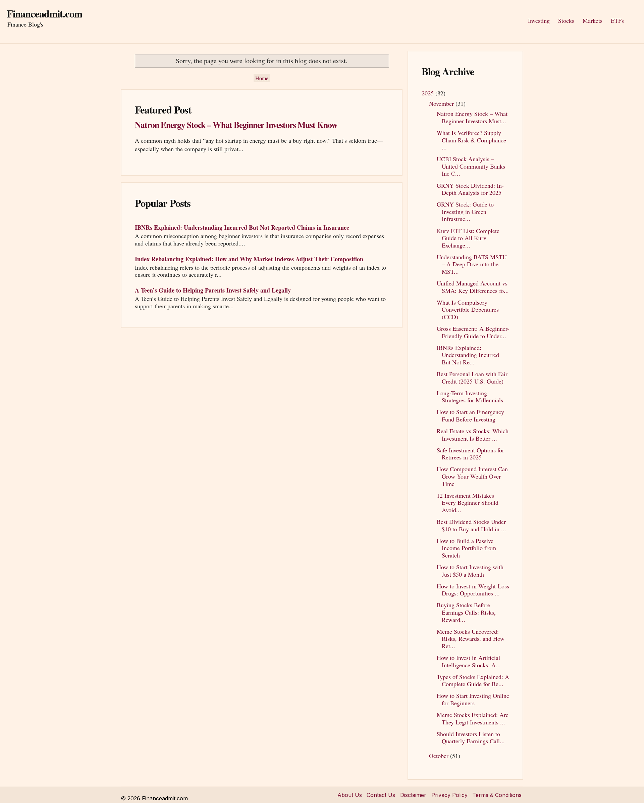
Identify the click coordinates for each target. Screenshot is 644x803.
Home (261, 78)
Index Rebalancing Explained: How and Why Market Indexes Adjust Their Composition (249, 259)
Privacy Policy (449, 795)
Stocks (566, 20)
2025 (428, 93)
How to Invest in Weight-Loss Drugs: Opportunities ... (473, 589)
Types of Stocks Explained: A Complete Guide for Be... (473, 680)
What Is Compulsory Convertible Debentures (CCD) (468, 309)
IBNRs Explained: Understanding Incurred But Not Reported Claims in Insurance (242, 227)
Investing (539, 20)
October (439, 756)
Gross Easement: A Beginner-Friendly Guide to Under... (473, 332)
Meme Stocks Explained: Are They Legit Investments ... (472, 718)
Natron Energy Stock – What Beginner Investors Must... (472, 117)
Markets (592, 20)
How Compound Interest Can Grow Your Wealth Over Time (472, 476)
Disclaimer (413, 795)
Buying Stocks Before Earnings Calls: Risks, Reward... (466, 612)
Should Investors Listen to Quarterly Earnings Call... (471, 737)
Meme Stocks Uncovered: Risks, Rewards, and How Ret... (470, 638)
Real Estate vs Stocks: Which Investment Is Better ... (472, 434)
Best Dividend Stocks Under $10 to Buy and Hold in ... (471, 525)
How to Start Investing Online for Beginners (473, 699)
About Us (349, 795)
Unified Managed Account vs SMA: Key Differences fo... (473, 287)
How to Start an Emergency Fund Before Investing (470, 415)
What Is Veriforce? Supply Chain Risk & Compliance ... (471, 140)
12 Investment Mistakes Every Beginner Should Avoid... (467, 502)
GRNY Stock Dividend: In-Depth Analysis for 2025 (470, 189)
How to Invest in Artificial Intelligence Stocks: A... (469, 661)
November (442, 103)
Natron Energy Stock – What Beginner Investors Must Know (236, 124)
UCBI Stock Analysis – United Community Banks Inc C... (471, 166)
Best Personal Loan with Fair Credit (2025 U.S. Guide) (472, 377)
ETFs (617, 20)
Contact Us (381, 795)
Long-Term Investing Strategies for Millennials (470, 396)
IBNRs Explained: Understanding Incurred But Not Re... (468, 355)
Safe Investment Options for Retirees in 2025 (470, 453)
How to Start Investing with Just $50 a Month (470, 570)
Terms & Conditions (497, 795)
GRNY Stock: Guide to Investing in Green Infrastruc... (465, 211)
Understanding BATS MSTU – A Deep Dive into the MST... (472, 264)
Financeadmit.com (44, 13)
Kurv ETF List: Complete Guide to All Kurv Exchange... (468, 238)
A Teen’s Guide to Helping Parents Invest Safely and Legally (213, 290)
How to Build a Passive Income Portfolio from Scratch (466, 548)
